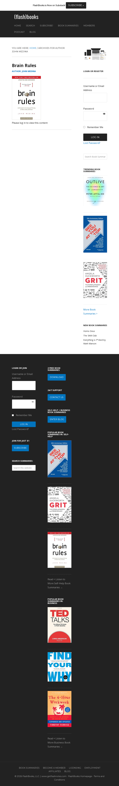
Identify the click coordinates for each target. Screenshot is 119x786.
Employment (92, 768)
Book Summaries (29, 768)
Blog (67, 771)
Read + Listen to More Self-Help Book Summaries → (59, 583)
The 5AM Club (90, 335)
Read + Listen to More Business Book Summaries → (59, 742)
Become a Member (54, 768)
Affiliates (55, 771)
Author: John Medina (24, 71)
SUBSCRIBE (20, 448)
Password (88, 108)
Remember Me (95, 127)
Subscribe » (76, 5)
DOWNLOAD (57, 377)
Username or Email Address (93, 88)
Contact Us (56, 397)
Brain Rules (24, 65)
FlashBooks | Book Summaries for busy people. (26, 17)
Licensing (75, 768)
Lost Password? (91, 143)
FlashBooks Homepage (80, 776)
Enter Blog (57, 419)
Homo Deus (89, 331)
